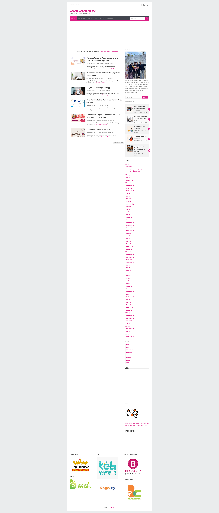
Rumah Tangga (100, 78)
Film (127, 347)
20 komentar (111, 120)
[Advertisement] (109, 34)
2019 (127, 278)
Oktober (129, 188)
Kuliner (90, 18)
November (130, 204)
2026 (127, 164)
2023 (128, 201)
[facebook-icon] (144, 5)
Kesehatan (99, 63)
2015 (127, 334)
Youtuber (101, 132)
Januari (129, 217)
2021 (128, 251)
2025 (127, 175)
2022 (128, 220)
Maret (128, 198)
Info (96, 18)
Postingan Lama (118, 142)
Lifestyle (110, 18)
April (128, 241)
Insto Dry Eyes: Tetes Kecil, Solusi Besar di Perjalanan (139, 108)
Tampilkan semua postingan (109, 51)
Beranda (72, 5)
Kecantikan (129, 350)
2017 (127, 313)
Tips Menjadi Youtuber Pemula (98, 129)
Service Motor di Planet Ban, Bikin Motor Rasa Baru (140, 118)
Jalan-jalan (81, 18)
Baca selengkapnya (111, 68)
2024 (128, 182)
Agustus (129, 166)
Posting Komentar (109, 63)
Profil (78, 5)
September (130, 190)
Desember (130, 185)
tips (103, 63)
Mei (128, 177)
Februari (129, 180)
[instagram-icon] (141, 5)
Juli (128, 193)
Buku (127, 344)
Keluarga (102, 18)
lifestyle (103, 120)
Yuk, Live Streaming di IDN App (98, 88)
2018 (128, 289)
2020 (127, 273)
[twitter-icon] (147, 5)
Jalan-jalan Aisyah (83, 10)
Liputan (128, 357)
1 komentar (110, 78)
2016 (127, 326)
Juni (128, 212)
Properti (128, 360)
